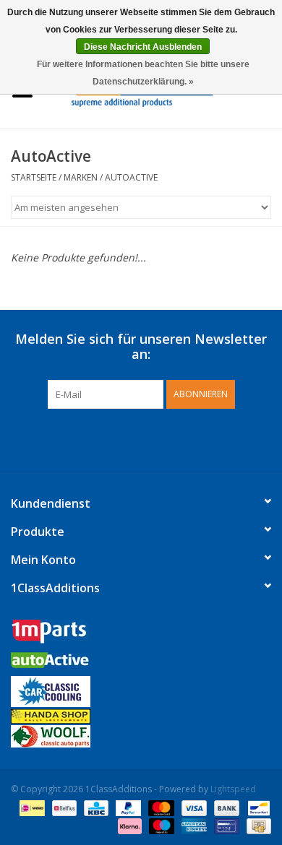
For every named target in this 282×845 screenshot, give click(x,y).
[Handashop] (141, 716)
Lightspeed (233, 789)
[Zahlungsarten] (30, 807)
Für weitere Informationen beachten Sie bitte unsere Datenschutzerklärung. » (143, 73)
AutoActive (131, 177)
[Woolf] (141, 736)
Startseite (33, 177)
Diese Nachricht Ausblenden (143, 47)
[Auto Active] (141, 664)
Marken (81, 177)
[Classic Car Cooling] (141, 691)
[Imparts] (141, 636)
